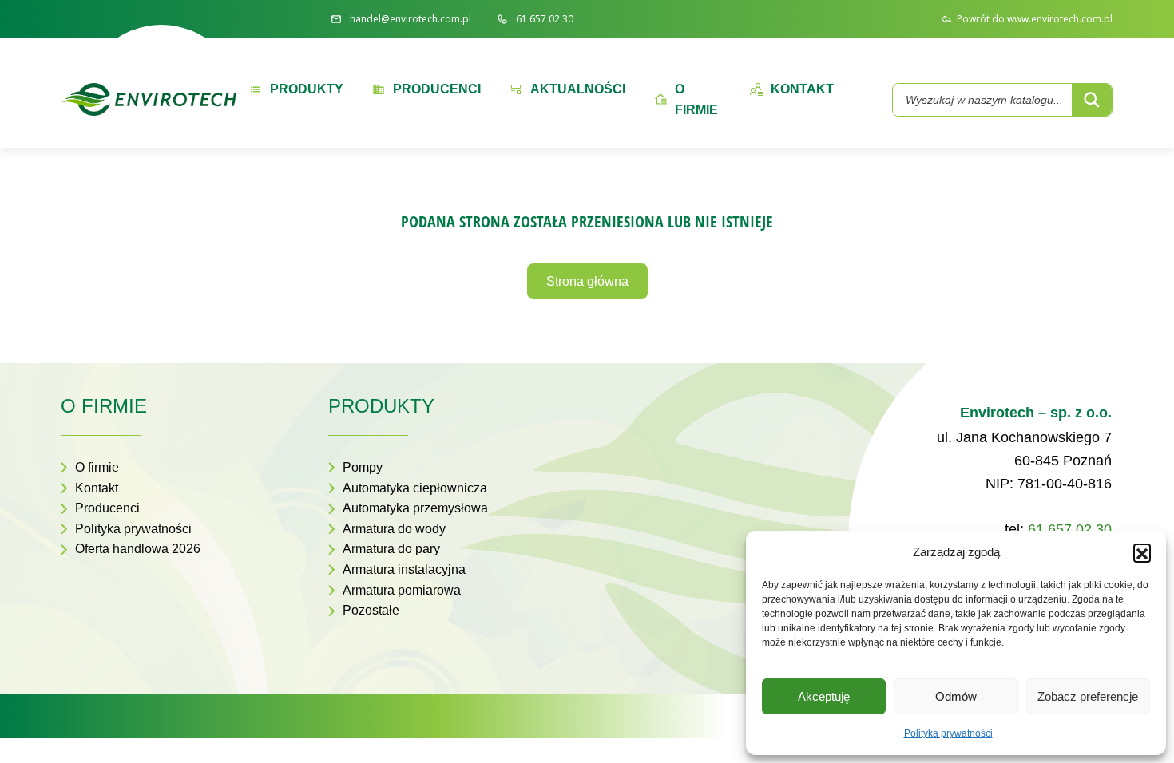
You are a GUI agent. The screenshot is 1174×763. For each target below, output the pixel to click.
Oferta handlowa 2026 (137, 548)
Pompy (363, 467)
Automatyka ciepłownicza (415, 488)
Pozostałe (371, 610)
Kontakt (96, 488)
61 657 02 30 (1070, 529)
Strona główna (587, 281)
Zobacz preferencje (1087, 696)
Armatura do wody (394, 529)
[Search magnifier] (1092, 100)
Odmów (956, 696)
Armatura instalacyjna (404, 569)
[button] (1142, 552)
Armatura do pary (391, 548)
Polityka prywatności (948, 733)
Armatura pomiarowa (402, 590)
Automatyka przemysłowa (415, 508)
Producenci (107, 508)
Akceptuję (824, 696)
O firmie (97, 467)
